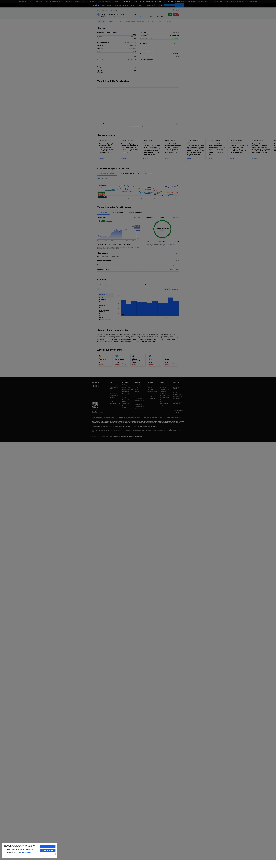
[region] (29, 850)
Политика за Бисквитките (24, 852)
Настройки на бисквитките (48, 854)
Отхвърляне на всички (47, 850)
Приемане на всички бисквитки (48, 846)
